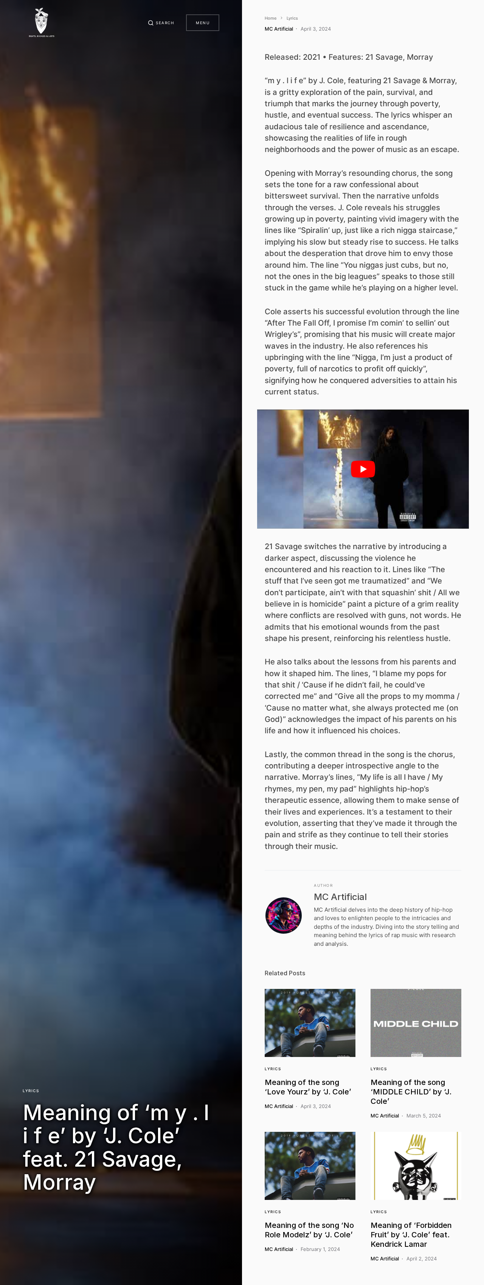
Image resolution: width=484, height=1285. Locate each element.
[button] (161, 23)
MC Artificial (340, 896)
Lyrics (31, 1090)
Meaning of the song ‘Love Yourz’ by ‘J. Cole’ (308, 1087)
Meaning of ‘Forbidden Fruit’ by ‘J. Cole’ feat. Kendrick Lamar (411, 1235)
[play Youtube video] (363, 469)
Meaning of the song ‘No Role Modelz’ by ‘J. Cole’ (309, 1230)
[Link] (310, 1023)
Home (270, 18)
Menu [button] (202, 22)
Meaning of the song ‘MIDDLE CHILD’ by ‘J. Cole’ (411, 1092)
